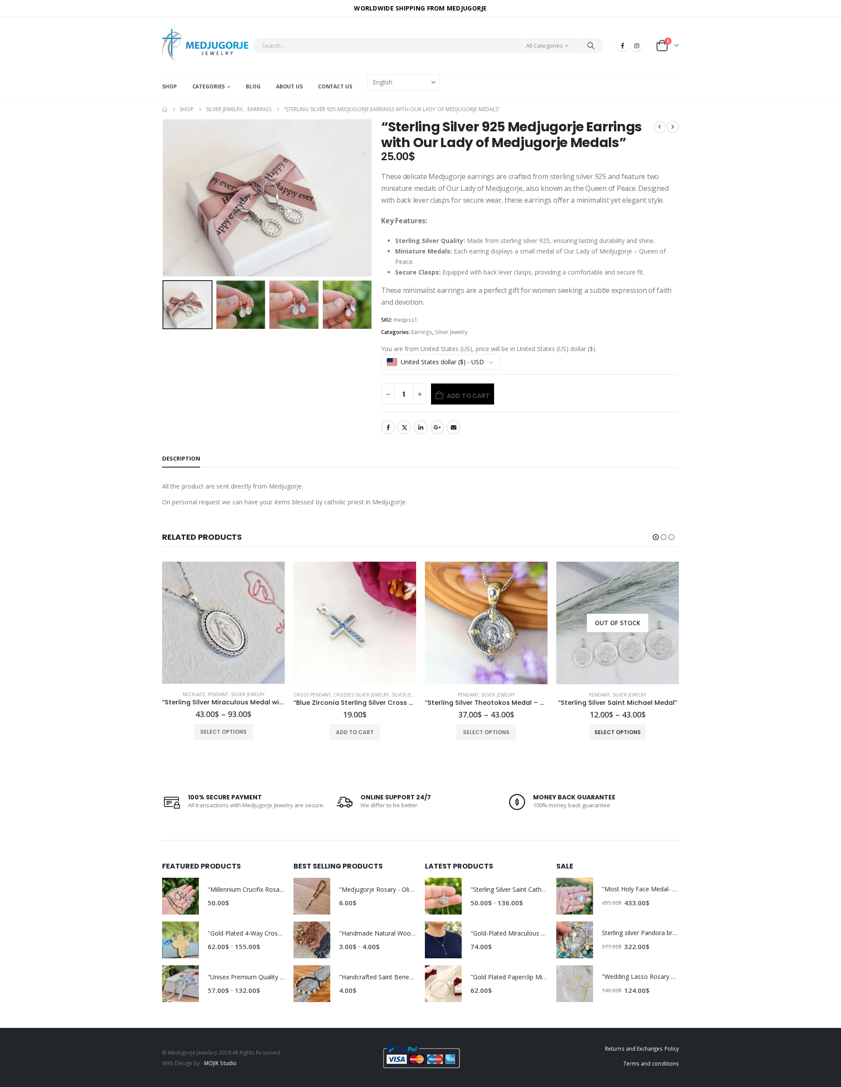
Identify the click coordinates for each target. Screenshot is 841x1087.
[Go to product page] (223, 623)
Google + (437, 427)
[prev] (660, 127)
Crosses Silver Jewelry (230, 695)
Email (453, 427)
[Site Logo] (205, 45)
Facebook (388, 427)
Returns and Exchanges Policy (642, 1048)
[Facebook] (622, 45)
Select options (355, 732)
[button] (164, 197)
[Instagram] (636, 45)
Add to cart (468, 395)
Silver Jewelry (451, 332)
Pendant (336, 695)
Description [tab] (181, 458)
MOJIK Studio (220, 1062)
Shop (169, 86)
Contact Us (335, 86)
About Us (289, 86)
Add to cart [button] (223, 732)
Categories (208, 86)
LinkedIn (421, 427)
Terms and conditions (651, 1063)
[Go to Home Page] (164, 109)
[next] (673, 127)
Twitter (404, 427)
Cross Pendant (180, 695)
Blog (253, 86)
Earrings (421, 332)
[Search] (591, 45)
